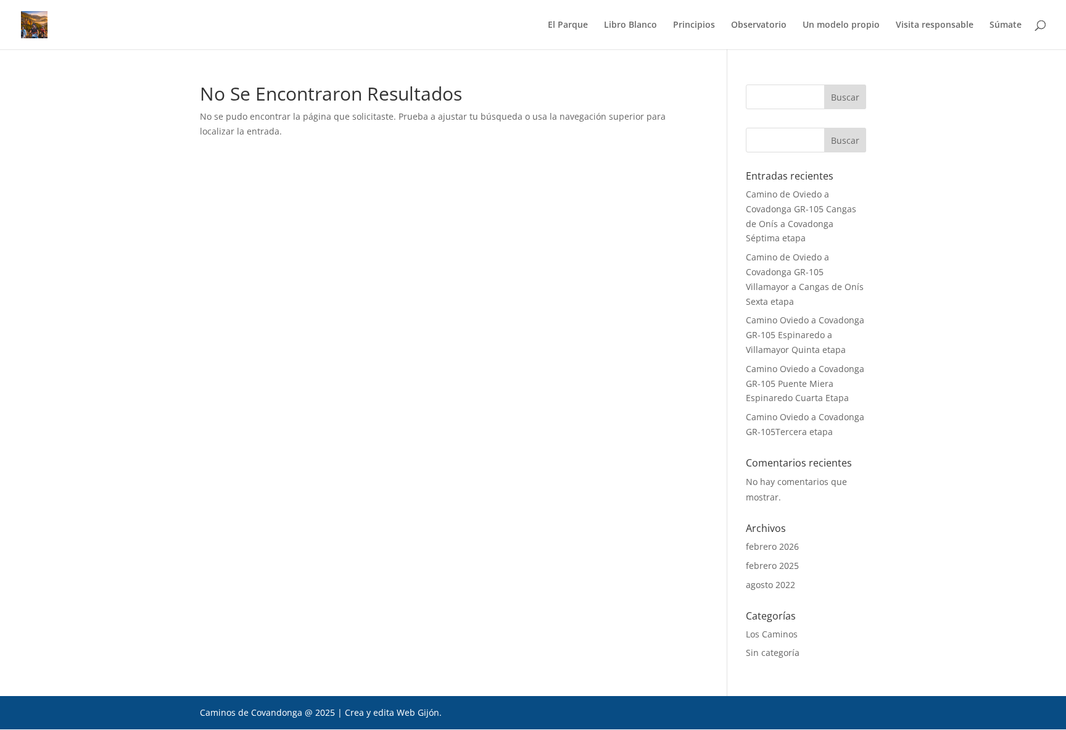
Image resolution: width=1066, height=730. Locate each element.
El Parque (568, 25)
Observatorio (759, 25)
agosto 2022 (770, 585)
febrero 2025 (772, 565)
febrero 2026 (772, 546)
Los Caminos (772, 634)
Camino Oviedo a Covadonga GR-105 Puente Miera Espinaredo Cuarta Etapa (805, 383)
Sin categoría (773, 652)
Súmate (1006, 25)
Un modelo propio (841, 25)
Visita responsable (934, 25)
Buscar (845, 140)
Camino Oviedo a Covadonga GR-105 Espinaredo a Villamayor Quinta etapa (805, 334)
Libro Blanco (630, 25)
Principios (694, 25)
